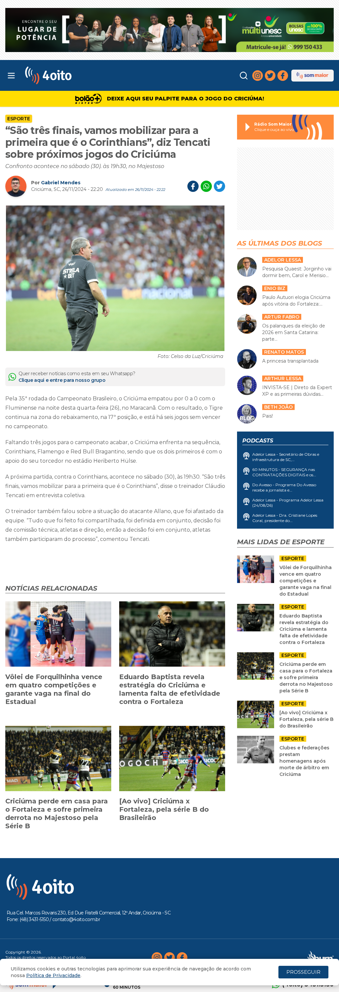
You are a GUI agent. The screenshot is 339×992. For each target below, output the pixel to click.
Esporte (18, 119)
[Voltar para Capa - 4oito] (66, 75)
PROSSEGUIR (303, 972)
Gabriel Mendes (60, 183)
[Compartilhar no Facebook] (193, 186)
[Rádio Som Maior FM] (312, 76)
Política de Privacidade (53, 975)
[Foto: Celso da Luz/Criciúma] (115, 278)
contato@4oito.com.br (76, 919)
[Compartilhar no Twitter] (219, 186)
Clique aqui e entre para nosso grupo (62, 380)
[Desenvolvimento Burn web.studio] (321, 957)
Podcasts (257, 441)
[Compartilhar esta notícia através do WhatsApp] (206, 186)
